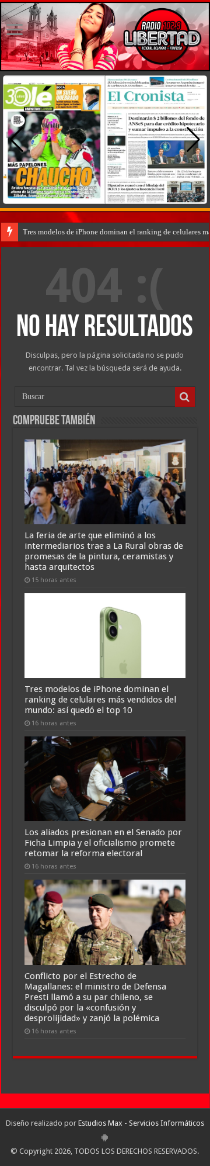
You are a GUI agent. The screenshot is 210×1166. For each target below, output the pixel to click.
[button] (193, 140)
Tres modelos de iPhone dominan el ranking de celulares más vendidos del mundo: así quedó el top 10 (100, 699)
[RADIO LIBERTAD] (105, 36)
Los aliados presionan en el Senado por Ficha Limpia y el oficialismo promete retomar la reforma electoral (103, 843)
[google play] (104, 1137)
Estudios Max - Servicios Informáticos (141, 1123)
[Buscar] (185, 397)
